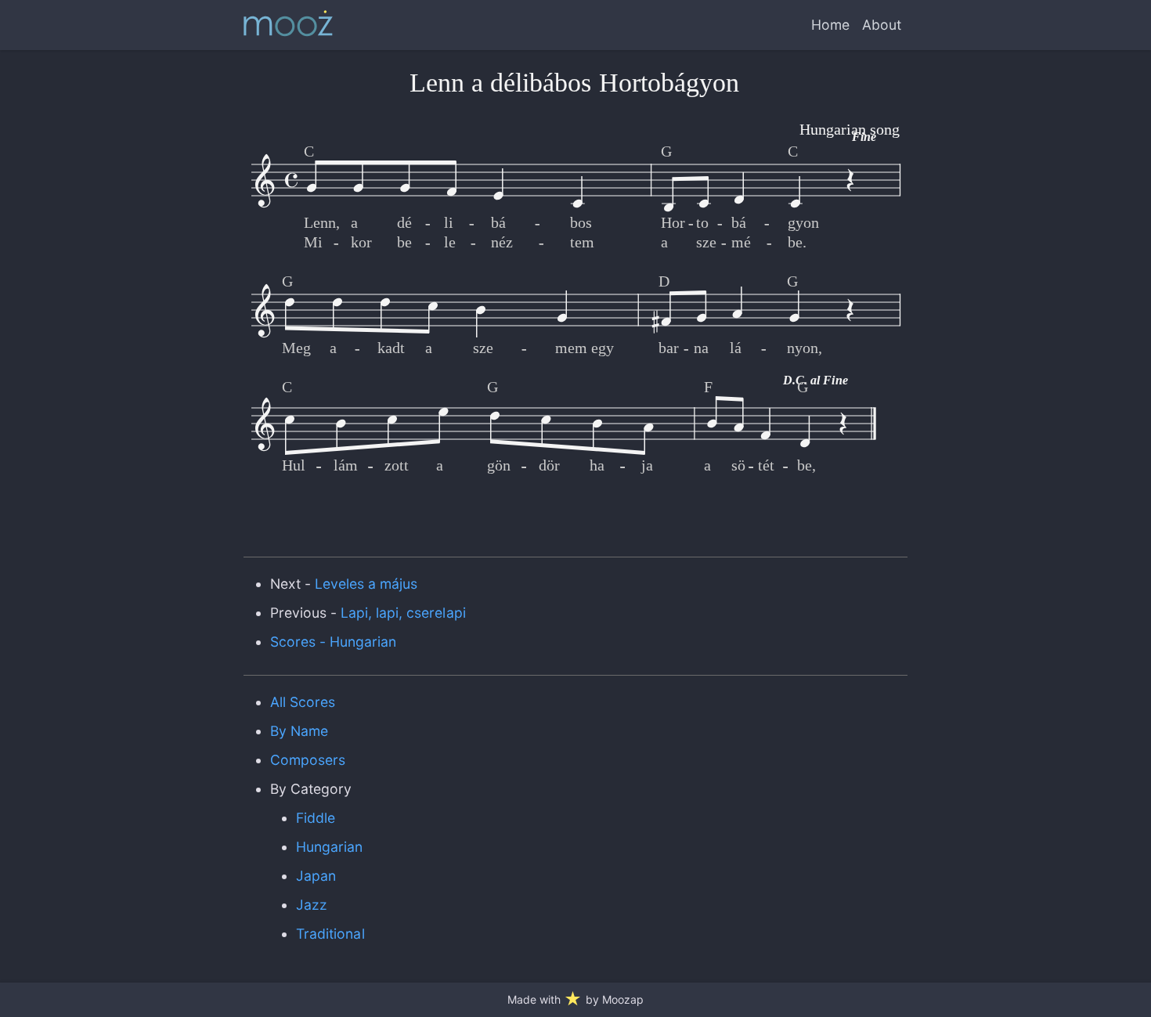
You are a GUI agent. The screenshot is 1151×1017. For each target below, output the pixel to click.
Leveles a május (366, 583)
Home (830, 24)
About (881, 24)
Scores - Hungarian (333, 641)
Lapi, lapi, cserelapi (403, 612)
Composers (307, 760)
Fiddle (315, 818)
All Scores (302, 702)
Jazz (311, 904)
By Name (299, 731)
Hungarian (329, 846)
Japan (316, 875)
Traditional (330, 933)
